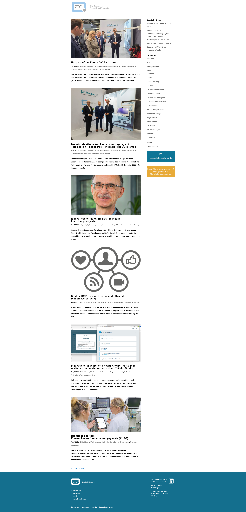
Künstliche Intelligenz (156, 98)
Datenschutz (76, 490)
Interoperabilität (105, 66)
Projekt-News (116, 225)
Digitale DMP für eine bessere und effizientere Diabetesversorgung (99, 297)
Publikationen (152, 121)
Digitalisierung (91, 66)
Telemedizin (95, 69)
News (149, 71)
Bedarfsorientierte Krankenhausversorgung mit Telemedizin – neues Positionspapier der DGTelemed (103, 145)
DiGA (81, 302)
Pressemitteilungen (77, 69)
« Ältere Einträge (77, 468)
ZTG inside (151, 137)
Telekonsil (87, 69)
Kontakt (75, 496)
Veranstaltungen (104, 69)
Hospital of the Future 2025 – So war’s (94, 62)
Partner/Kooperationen (128, 66)
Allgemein (83, 66)
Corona (151, 74)
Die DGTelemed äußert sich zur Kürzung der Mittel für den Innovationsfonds (159, 47)
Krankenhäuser (116, 66)
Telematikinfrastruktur (87, 375)
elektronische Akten (99, 302)
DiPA (98, 66)
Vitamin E (150, 133)
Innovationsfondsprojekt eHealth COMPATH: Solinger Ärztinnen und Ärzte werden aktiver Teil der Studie (104, 367)
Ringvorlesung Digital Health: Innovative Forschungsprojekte (96, 220)
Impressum (76, 493)
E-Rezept (96, 372)
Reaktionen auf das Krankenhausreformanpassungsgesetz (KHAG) (99, 437)
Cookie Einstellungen (79, 499)
